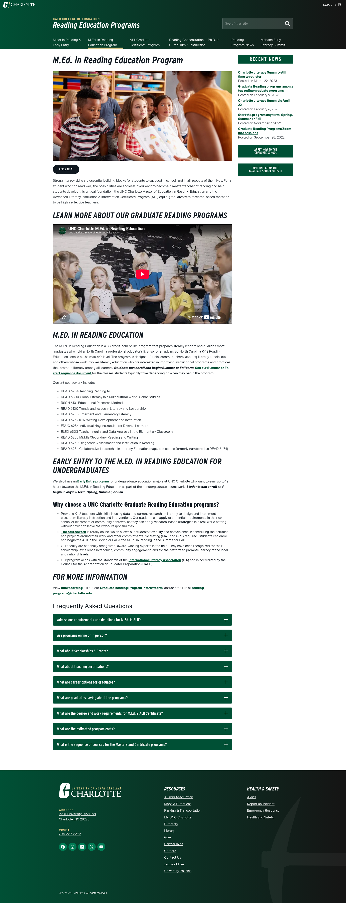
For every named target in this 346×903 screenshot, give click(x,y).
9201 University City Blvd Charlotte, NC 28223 (77, 816)
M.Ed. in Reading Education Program (102, 42)
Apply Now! (66, 169)
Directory (171, 824)
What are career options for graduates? (86, 682)
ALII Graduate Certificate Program (145, 42)
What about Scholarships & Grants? (82, 651)
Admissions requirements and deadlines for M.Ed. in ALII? (99, 619)
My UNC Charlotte (177, 817)
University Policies (177, 871)
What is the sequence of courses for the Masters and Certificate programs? (112, 744)
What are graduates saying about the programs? (92, 697)
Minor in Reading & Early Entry (67, 42)
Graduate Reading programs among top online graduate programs (265, 89)
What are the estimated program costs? (86, 729)
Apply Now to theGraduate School (265, 151)
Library (169, 831)
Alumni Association (178, 797)
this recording (72, 588)
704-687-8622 (70, 834)
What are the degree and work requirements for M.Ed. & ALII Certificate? (110, 713)
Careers (170, 851)
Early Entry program (93, 481)
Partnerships (173, 844)
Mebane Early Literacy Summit (273, 42)
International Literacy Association (155, 560)
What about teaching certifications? (83, 666)
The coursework (73, 532)
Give (167, 837)
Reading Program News (242, 42)
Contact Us (172, 857)
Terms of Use (174, 864)
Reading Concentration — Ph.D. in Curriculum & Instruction (194, 42)
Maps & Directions (177, 804)
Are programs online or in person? (82, 635)
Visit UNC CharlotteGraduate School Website (265, 169)
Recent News (266, 59)
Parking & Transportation (182, 810)
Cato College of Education (76, 19)
